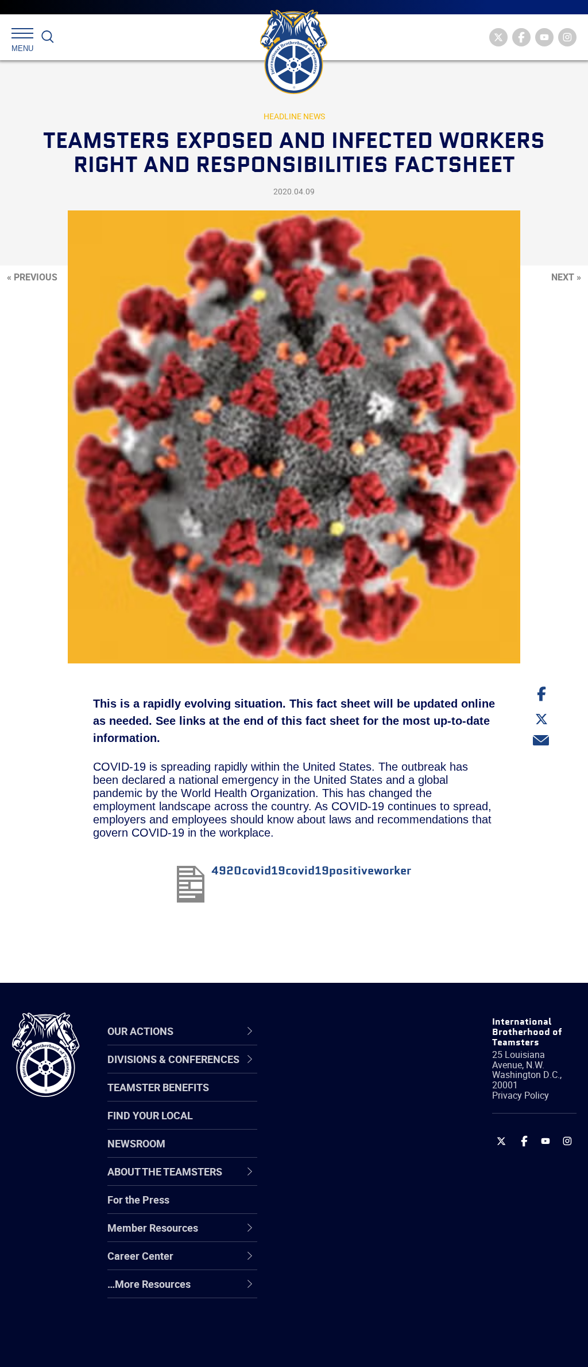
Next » (566, 277)
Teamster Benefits (158, 1087)
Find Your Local (150, 1115)
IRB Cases (320, 1208)
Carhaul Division (334, 1181)
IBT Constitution (334, 1181)
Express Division (334, 1236)
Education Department (348, 1098)
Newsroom (136, 1143)
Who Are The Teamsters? (355, 1071)
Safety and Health (338, 1126)
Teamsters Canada (341, 1153)
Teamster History (337, 1126)
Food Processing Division (354, 1263)
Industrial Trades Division (354, 1346)
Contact (315, 1071)
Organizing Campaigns (349, 1071)
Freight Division (332, 1291)
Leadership (323, 1098)
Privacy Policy (520, 1095)
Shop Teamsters (335, 1126)
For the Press (138, 1199)
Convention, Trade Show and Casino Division (353, 1208)
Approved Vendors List (349, 1181)
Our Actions (330, 1031)
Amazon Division (335, 1098)
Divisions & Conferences (333, 1031)
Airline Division (330, 1071)
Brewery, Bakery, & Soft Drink (350, 1126)
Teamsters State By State (356, 1071)
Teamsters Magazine (346, 1098)
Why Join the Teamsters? (355, 1071)
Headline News (294, 116)
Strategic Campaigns (345, 1098)
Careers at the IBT (338, 1098)
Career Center (336, 1031)
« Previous (32, 277)
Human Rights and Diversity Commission (347, 1318)
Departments (327, 1153)
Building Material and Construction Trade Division (345, 1153)
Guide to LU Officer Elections (340, 1208)
